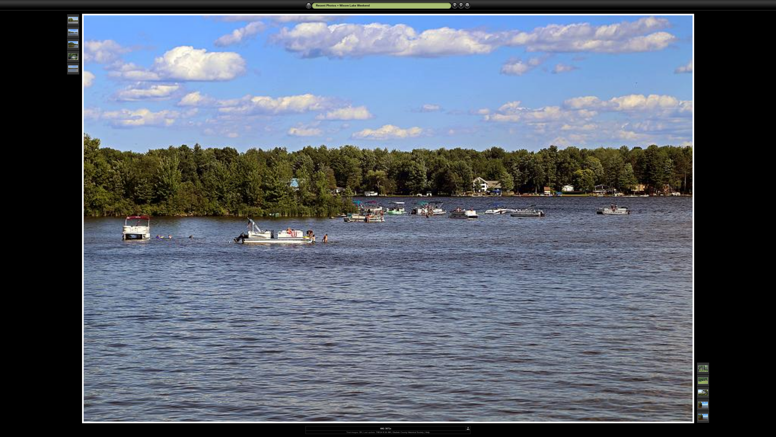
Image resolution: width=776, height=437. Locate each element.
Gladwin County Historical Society (408, 432)
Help (427, 432)
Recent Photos (326, 5)
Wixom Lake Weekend (355, 5)
